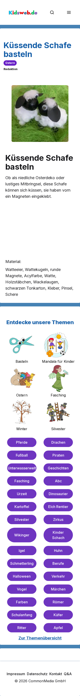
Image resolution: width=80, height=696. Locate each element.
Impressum (16, 674)
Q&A (68, 674)
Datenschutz (37, 674)
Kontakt (55, 674)
